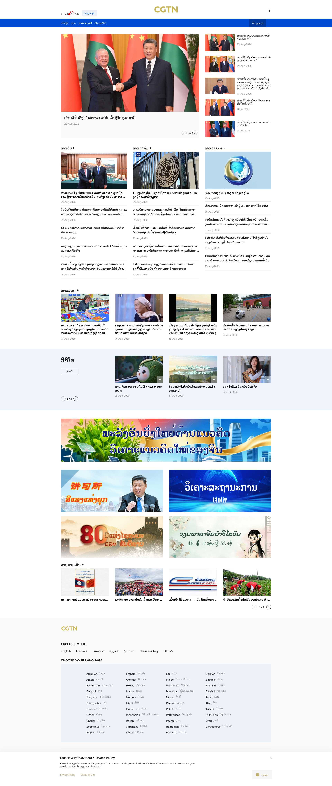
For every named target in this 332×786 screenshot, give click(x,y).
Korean (135, 732)
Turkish (214, 709)
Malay (178, 679)
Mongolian (177, 685)
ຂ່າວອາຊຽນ (213, 148)
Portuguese (179, 715)
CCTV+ (169, 651)
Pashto (173, 720)
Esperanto (98, 726)
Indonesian (142, 715)
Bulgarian (98, 697)
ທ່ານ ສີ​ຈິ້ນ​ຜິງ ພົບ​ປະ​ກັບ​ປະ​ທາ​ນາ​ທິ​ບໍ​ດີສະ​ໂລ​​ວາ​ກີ (253, 101)
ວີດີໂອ (67, 360)
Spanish (215, 685)
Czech (94, 715)
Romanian (177, 726)
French (135, 673)
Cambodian (96, 703)
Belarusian (99, 685)
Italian (134, 720)
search (260, 23)
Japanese (136, 726)
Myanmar (179, 691)
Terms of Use (88, 774)
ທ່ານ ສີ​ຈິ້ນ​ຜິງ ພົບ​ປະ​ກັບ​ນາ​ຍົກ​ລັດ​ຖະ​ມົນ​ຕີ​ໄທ (253, 123)
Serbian (215, 673)
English (66, 651)
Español (81, 651)
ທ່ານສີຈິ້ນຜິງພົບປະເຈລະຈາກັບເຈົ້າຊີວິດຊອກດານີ (253, 37)
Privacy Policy (67, 774)
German (136, 679)
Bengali (94, 691)
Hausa (134, 691)
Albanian (95, 673)
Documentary (149, 651)
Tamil (212, 697)
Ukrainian (218, 715)
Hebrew (135, 697)
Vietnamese (219, 726)
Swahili (216, 691)
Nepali (173, 697)
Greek (135, 685)
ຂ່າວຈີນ (66, 148)
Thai (211, 703)
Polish (173, 709)
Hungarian (137, 709)
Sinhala (214, 679)
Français (98, 651)
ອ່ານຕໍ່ (69, 371)
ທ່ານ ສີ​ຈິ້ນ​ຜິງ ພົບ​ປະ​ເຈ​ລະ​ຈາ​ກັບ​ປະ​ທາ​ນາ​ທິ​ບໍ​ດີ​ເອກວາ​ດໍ (254, 58)
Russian (176, 732)
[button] (184, 133)
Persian (175, 703)
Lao (171, 673)
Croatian (96, 709)
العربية (114, 651)
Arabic (94, 679)
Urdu (212, 720)
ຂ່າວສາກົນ (141, 148)
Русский (128, 651)
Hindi (132, 703)
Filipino (95, 732)
